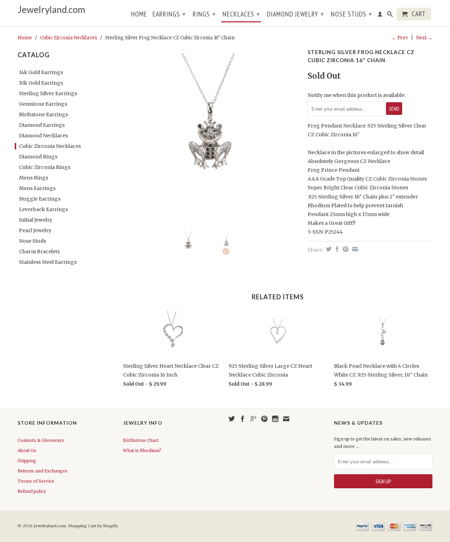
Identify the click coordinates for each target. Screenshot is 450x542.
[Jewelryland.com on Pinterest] (264, 419)
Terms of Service (36, 481)
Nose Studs (351, 14)
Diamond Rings (38, 157)
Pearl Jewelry (35, 230)
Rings (204, 14)
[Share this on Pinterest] (344, 249)
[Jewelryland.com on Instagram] (275, 419)
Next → (424, 38)
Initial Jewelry (35, 220)
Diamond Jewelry (295, 14)
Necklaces (241, 14)
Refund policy (32, 491)
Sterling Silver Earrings (48, 93)
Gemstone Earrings (43, 104)
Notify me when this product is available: (356, 95)
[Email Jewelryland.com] (286, 419)
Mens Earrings (37, 188)
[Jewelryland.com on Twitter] (232, 419)
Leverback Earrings (43, 209)
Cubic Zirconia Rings (44, 167)
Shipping (27, 460)
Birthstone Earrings (43, 114)
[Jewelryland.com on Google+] (253, 419)
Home (139, 15)
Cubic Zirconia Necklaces (68, 38)
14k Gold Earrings (41, 72)
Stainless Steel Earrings (48, 262)
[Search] (390, 15)
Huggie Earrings (39, 199)
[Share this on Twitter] (328, 249)
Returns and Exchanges (43, 471)
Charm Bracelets (39, 251)
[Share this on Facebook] (336, 249)
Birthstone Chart (141, 440)
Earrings (169, 14)
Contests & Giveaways (41, 440)
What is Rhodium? (142, 450)
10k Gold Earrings (41, 83)
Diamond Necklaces (43, 135)
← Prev (400, 38)
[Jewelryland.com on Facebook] (242, 419)
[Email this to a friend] (354, 249)
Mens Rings (33, 178)
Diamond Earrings (42, 125)
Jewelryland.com (51, 9)
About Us (27, 450)
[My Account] (380, 15)
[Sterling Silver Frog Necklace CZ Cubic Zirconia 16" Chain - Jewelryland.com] (212, 135)
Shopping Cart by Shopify (93, 525)
